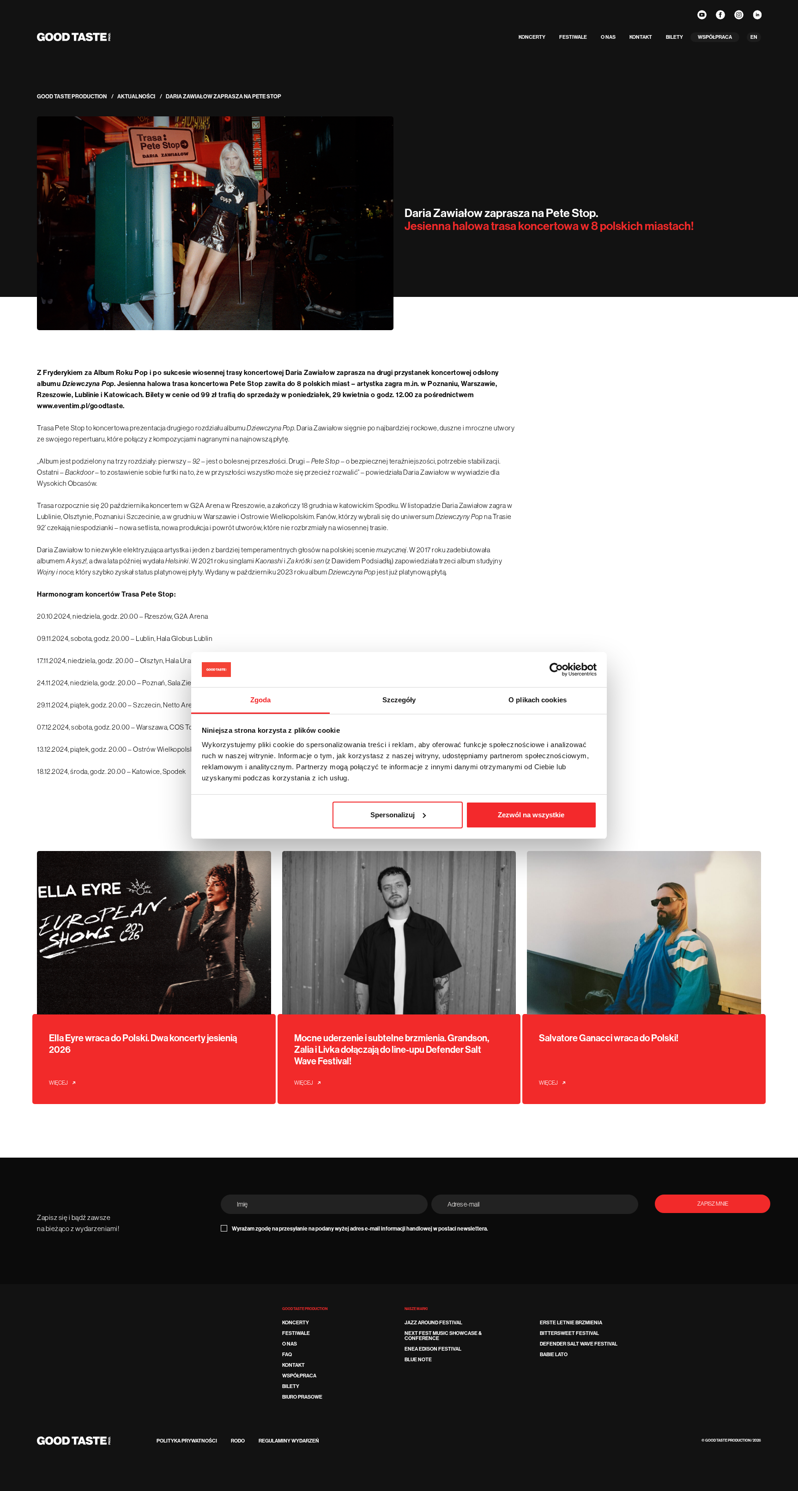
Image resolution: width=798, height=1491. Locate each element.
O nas (608, 37)
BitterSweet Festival (569, 1333)
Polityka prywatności (187, 1441)
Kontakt (640, 37)
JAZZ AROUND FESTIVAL (433, 1323)
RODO (238, 1441)
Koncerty (532, 37)
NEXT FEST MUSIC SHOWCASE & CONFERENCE (443, 1335)
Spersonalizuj (392, 815)
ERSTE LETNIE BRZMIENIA (571, 1323)
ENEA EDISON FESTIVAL (433, 1349)
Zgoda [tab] (260, 700)
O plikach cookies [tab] (537, 700)
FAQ (287, 1355)
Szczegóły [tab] (399, 700)
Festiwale (573, 37)
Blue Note (418, 1360)
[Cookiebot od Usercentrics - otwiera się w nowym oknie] (556, 669)
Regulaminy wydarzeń (289, 1441)
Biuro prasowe (302, 1397)
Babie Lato (554, 1355)
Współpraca (715, 37)
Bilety (674, 37)
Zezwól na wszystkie (531, 815)
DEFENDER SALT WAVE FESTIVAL (578, 1344)
